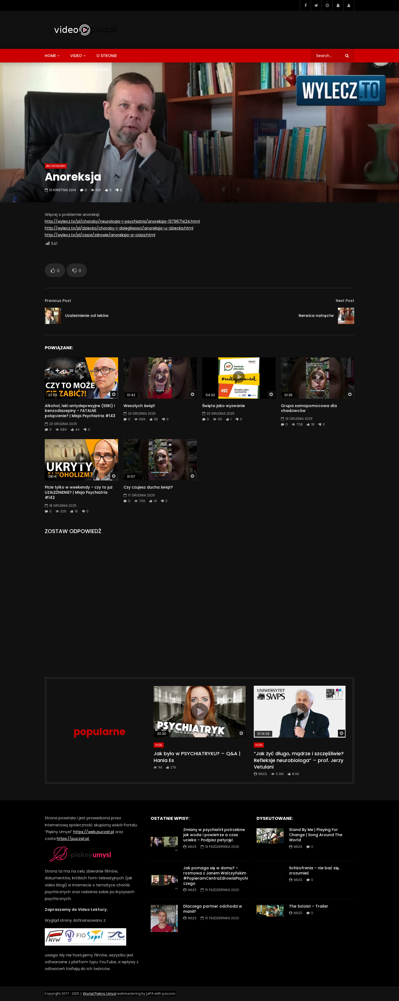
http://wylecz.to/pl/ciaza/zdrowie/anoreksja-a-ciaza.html (100, 235)
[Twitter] (316, 5)
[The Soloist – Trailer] (270, 918)
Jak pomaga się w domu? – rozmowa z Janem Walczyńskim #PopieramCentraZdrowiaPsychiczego (215, 875)
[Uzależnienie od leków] (53, 316)
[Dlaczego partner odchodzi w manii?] (164, 918)
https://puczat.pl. (73, 838)
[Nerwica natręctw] (346, 316)
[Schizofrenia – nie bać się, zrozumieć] (270, 880)
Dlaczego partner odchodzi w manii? (212, 909)
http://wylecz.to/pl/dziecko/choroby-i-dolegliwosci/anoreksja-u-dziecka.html (119, 228)
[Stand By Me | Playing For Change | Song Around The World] (270, 841)
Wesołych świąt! (139, 405)
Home (50, 69)
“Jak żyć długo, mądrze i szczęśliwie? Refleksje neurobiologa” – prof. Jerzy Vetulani (299, 760)
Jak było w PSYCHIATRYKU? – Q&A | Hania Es (197, 756)
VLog (158, 745)
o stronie (106, 55)
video (76, 55)
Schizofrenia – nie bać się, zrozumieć (314, 870)
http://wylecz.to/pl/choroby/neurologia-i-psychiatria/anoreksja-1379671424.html (122, 221)
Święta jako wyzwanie (223, 405)
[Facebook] (305, 5)
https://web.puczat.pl (93, 832)
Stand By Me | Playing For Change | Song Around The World (315, 835)
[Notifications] (337, 5)
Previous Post (58, 300)
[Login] (348, 5)
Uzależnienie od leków (87, 315)
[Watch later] (327, 5)
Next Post (345, 300)
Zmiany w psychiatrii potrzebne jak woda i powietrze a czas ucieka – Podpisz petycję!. (214, 835)
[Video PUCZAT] (85, 29)
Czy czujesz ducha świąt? (148, 487)
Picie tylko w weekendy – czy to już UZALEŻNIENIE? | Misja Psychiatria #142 (79, 492)
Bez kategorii (74, 69)
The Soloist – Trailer (308, 906)
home (50, 55)
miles (262, 774)
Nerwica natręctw (316, 315)
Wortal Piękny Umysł (99, 993)
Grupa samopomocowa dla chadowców (309, 408)
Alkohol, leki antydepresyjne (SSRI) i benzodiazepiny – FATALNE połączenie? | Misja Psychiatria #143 (80, 411)
